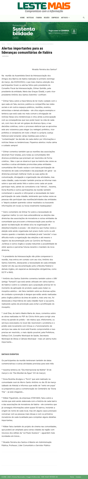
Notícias (30, 18)
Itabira (39, 18)
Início (3, 44)
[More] (19, 61)
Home (22, 18)
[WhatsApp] (14, 61)
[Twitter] (9, 61)
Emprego (55, 18)
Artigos (64, 18)
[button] (83, 18)
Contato (78, 477)
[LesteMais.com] (44, 7)
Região (47, 18)
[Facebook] (4, 61)
